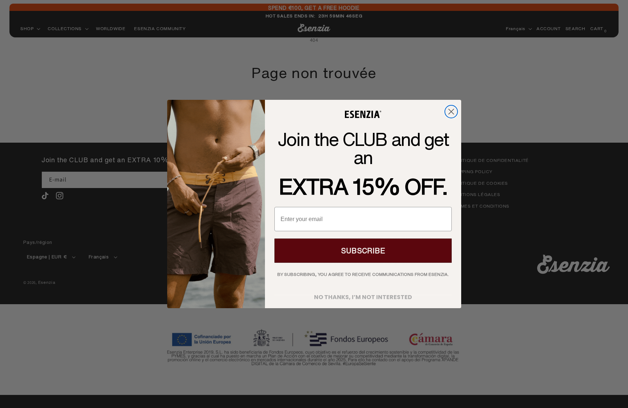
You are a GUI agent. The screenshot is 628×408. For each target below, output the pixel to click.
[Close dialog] (451, 111)
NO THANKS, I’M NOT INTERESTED (363, 294)
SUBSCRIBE (363, 250)
